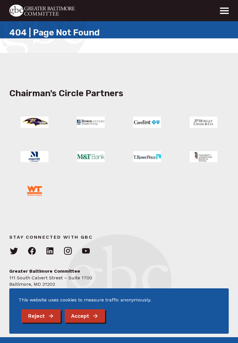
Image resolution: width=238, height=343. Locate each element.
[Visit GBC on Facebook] (32, 251)
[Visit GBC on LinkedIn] (50, 251)
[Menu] (224, 11)
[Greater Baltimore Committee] (45, 11)
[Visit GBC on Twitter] (14, 251)
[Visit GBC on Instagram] (68, 251)
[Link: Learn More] (34, 122)
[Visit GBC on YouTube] (86, 251)
